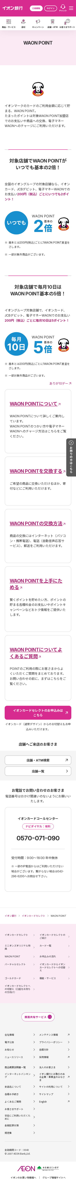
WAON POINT (12, 956)
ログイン (51, 8)
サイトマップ (46, 1094)
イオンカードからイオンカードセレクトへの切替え (52, 967)
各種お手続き (12, 1094)
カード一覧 (45, 945)
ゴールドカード (13, 978)
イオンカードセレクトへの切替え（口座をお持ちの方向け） (17, 988)
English (43, 1101)
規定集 (8, 1132)
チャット (63, 10)
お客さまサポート (14, 1109)
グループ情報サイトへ (54, 1177)
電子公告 (9, 1042)
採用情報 (44, 1057)
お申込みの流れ (48, 956)
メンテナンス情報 (48, 1034)
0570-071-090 (38, 838)
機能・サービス (48, 978)
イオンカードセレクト (16, 934)
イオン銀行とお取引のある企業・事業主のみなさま (52, 1077)
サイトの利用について (51, 1086)
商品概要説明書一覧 (15, 1067)
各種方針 (44, 1049)
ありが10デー (58, 383)
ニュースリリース (14, 1057)
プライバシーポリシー (51, 1042)
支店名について (13, 1086)
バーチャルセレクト (15, 964)
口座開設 (36, 8)
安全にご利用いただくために (17, 1117)
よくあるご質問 (13, 1101)
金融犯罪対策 (12, 1125)
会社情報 (9, 1034)
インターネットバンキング (18, 1075)
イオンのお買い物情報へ (23, 1177)
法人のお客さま (47, 1067)
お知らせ (9, 1049)
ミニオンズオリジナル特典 (17, 947)
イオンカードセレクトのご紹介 (52, 936)
